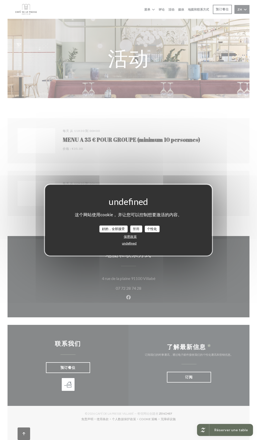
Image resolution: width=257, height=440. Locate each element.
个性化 (152, 229)
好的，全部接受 (113, 229)
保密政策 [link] (130, 236)
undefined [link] (129, 243)
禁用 (136, 229)
